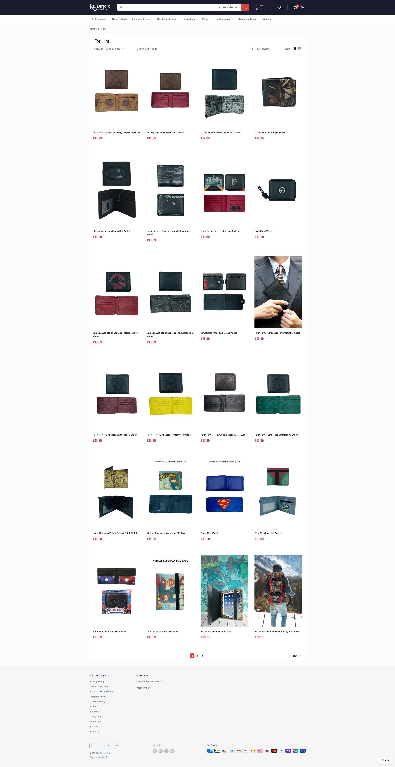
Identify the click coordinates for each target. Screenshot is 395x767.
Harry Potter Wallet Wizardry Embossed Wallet (116, 132)
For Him (102, 28)
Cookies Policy (97, 701)
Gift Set (93, 726)
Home (92, 28)
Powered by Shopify (99, 757)
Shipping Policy (97, 696)
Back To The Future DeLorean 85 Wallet (220, 231)
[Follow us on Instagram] (160, 751)
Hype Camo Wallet (264, 231)
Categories (95, 716)
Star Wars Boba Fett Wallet (268, 533)
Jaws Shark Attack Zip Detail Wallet (219, 332)
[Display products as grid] (294, 48)
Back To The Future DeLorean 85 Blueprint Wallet (168, 233)
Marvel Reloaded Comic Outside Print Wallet (115, 533)
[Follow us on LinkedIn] (172, 751)
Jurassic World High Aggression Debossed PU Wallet (115, 334)
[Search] (245, 7)
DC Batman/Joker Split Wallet (270, 132)
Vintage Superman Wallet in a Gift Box (166, 533)
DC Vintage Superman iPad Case (163, 631)
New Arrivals (96, 721)
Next (294, 655)
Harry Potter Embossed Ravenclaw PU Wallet (277, 332)
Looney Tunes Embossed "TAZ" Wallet (165, 132)
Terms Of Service (98, 686)
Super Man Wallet (209, 533)
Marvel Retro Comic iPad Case (216, 631)
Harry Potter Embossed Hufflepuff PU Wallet (169, 434)
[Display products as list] (299, 48)
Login (279, 7)
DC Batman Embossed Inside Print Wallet (221, 132)
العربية (94, 745)
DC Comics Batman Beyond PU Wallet (111, 231)
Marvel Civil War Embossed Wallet (110, 631)
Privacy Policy (96, 681)
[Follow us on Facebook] (155, 751)
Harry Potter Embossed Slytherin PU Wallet (276, 434)
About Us (94, 731)
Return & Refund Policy (102, 691)
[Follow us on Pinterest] (166, 751)
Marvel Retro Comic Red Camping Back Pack (277, 631)
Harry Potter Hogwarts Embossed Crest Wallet (224, 434)
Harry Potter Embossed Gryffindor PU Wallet (115, 434)
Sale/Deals (95, 711)
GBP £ (110, 745)
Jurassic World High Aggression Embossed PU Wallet (170, 334)
